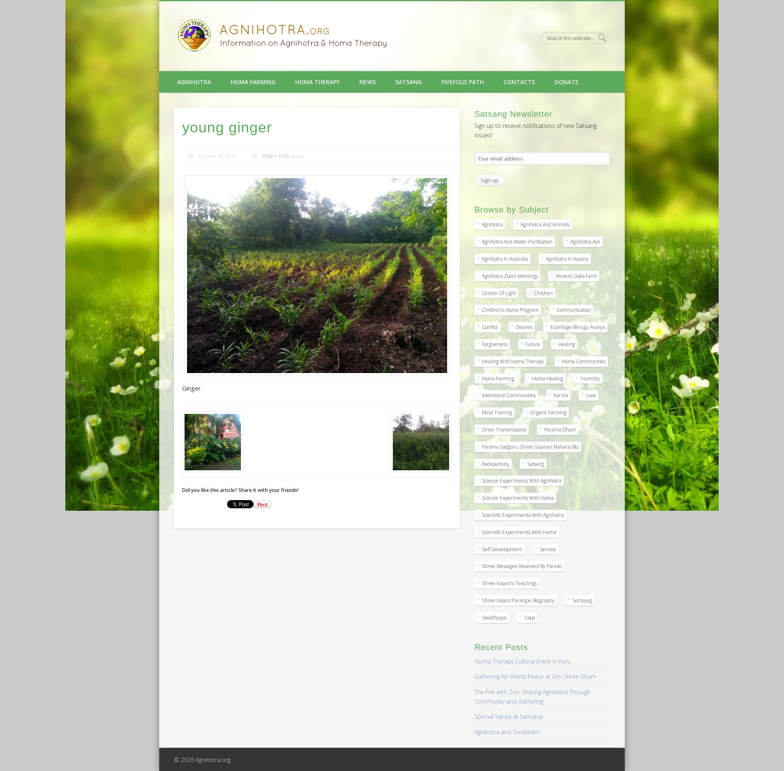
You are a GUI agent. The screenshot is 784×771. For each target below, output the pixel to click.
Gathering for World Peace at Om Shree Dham (535, 676)
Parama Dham (560, 429)
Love (591, 395)
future (533, 344)
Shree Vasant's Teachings (509, 583)
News (367, 82)
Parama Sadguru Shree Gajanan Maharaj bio (530, 446)
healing (566, 344)
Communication (574, 309)
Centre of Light (499, 293)
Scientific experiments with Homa (519, 532)
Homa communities (584, 361)
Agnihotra (194, 82)
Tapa (529, 617)
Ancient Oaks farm (576, 276)
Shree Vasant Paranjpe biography (518, 600)
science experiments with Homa (518, 497)
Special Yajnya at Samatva (508, 716)
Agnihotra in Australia (505, 258)
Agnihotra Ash (585, 241)
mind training (497, 412)
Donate (567, 82)
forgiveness (495, 344)
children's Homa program (510, 309)
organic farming (548, 412)
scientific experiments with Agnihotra (523, 515)
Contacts (519, 82)
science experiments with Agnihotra (521, 480)
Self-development (502, 549)
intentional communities (509, 395)
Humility (590, 378)
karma (561, 395)
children (543, 293)
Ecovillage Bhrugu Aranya (577, 327)
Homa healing (547, 378)
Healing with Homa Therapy (513, 361)
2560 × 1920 (275, 156)
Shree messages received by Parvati (522, 566)
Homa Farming (253, 82)
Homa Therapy (317, 82)
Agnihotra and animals (545, 224)
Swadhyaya (494, 617)
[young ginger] (317, 275)
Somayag (582, 600)
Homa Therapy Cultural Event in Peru (522, 661)
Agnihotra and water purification (517, 241)
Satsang (408, 82)
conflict (490, 327)
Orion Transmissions (504, 429)
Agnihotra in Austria (567, 258)
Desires (524, 327)
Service (548, 549)
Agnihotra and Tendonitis (507, 732)
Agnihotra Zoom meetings (510, 276)
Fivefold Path (462, 82)
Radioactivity (495, 463)
